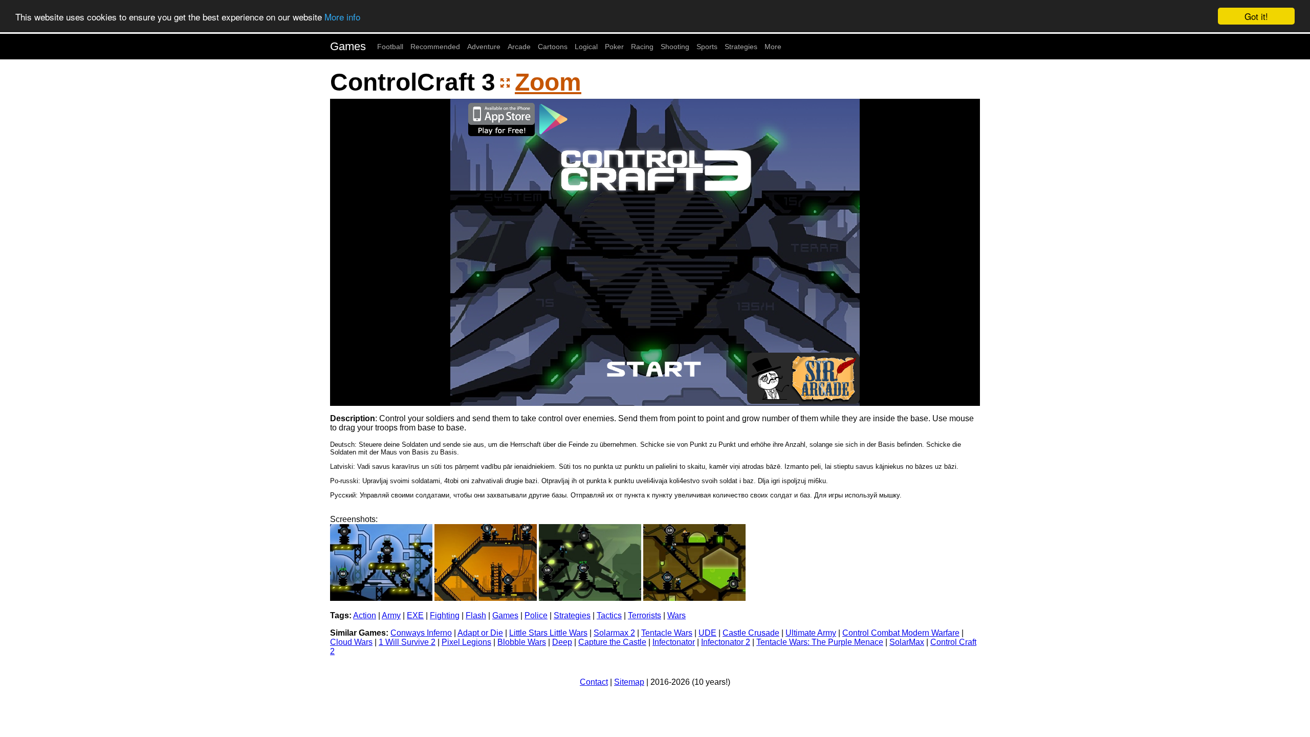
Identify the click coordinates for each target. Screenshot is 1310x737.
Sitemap (629, 682)
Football (390, 46)
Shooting (675, 46)
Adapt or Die (480, 632)
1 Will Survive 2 (407, 642)
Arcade (519, 46)
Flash (476, 615)
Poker (614, 46)
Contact (594, 682)
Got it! (1256, 16)
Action (364, 615)
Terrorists (644, 615)
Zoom (548, 82)
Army (391, 615)
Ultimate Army (810, 632)
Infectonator (673, 642)
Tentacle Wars (666, 632)
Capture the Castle (612, 642)
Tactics (609, 615)
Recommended (435, 46)
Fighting (445, 615)
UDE (707, 632)
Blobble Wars (521, 642)
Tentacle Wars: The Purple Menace (819, 642)
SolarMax (906, 642)
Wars (676, 615)
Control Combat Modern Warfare (900, 632)
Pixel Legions (466, 642)
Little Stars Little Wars (548, 632)
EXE (415, 615)
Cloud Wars (351, 642)
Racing (642, 46)
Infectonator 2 (725, 642)
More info (342, 16)
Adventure (483, 46)
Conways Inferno (421, 632)
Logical (586, 46)
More (773, 46)
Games (348, 46)
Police (536, 615)
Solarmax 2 (614, 632)
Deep (562, 642)
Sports (706, 46)
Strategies (741, 46)
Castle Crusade (751, 632)
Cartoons (552, 46)
